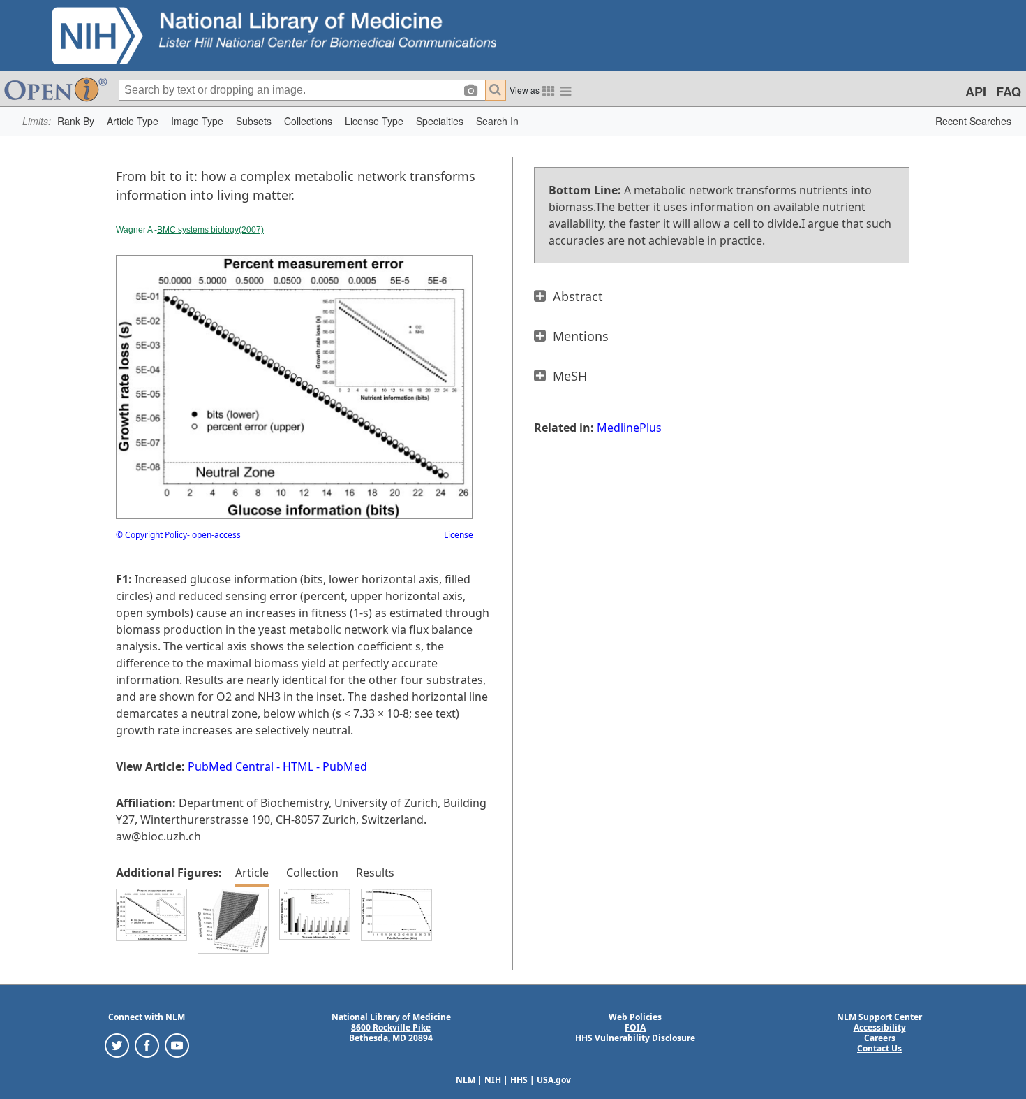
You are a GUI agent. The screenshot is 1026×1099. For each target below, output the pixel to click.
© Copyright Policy (151, 535)
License (458, 535)
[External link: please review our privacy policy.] (117, 1045)
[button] (75, 121)
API (975, 91)
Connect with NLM (146, 1017)
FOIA (635, 1027)
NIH (492, 1080)
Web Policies (635, 1017)
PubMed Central (231, 766)
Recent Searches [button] (973, 121)
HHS (519, 1080)
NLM (465, 1080)
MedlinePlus (629, 427)
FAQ (1008, 91)
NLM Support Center (879, 1017)
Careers (879, 1038)
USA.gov (554, 1080)
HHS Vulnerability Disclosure (635, 1038)
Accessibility (880, 1027)
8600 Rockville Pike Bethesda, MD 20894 (391, 1032)
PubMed (344, 766)
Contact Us (879, 1048)
